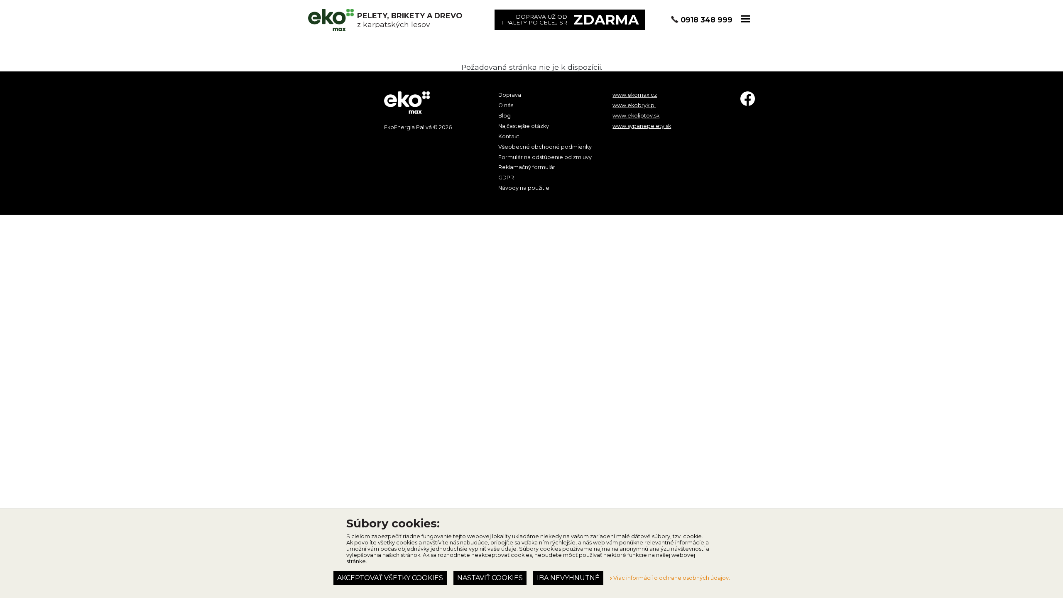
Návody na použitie (523, 188)
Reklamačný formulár (526, 167)
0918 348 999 (706, 19)
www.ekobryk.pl (634, 105)
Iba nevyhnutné (568, 578)
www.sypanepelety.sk (641, 126)
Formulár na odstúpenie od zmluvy (545, 157)
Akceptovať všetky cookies (390, 578)
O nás (505, 105)
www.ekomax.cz (634, 95)
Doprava (509, 95)
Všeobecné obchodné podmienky (545, 147)
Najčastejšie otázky (523, 126)
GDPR (506, 177)
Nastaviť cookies (490, 578)
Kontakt (508, 136)
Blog (504, 116)
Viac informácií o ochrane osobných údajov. (671, 578)
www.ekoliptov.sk (635, 116)
